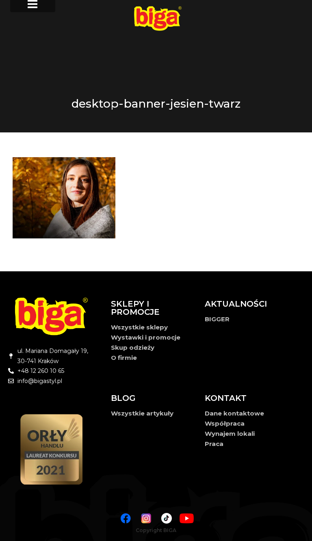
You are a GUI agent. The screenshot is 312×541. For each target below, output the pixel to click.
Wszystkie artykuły (142, 413)
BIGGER (217, 319)
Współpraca (225, 423)
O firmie (124, 357)
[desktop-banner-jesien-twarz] (156, 197)
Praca (214, 444)
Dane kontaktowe (234, 413)
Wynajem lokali (230, 433)
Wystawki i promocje (145, 337)
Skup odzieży (132, 347)
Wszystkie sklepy (139, 327)
